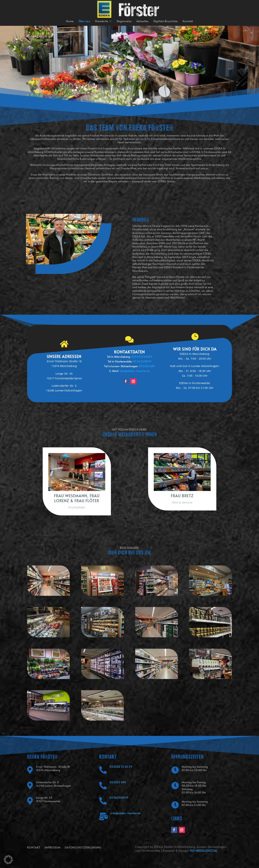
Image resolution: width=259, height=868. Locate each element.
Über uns (84, 21)
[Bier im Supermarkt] (156, 636)
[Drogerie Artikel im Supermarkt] (156, 678)
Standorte (101, 21)
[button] (8, 859)
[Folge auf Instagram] (133, 381)
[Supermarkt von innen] (102, 719)
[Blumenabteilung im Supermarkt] (48, 678)
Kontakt (188, 21)
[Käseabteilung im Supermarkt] (210, 595)
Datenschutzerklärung (83, 847)
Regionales (124, 21)
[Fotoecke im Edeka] (102, 595)
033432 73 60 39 (121, 766)
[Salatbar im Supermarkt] (48, 719)
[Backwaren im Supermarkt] (102, 636)
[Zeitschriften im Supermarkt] (156, 595)
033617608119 (119, 797)
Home (70, 21)
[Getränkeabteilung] (48, 595)
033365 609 (118, 782)
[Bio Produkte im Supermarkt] (210, 636)
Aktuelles (142, 21)
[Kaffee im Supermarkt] (210, 678)
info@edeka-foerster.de (135, 371)
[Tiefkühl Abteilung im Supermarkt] (102, 678)
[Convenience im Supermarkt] (48, 636)
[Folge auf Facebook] (126, 381)
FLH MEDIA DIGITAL (203, 850)
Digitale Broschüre (165, 21)
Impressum (53, 847)
